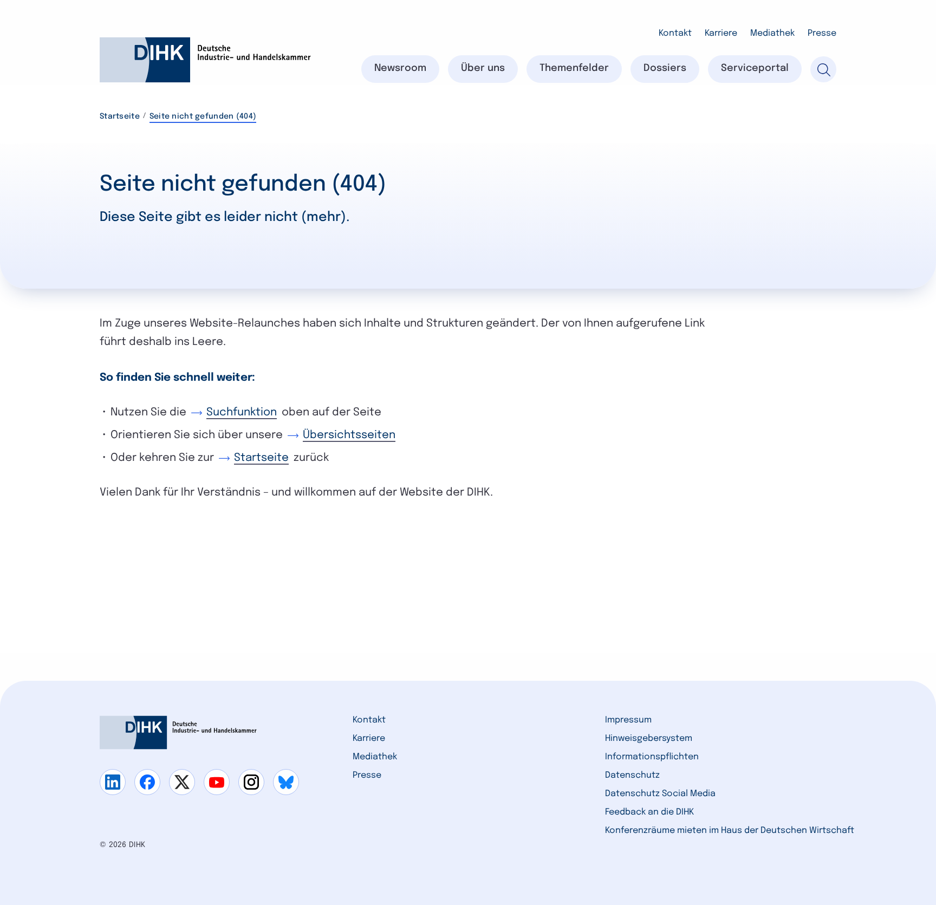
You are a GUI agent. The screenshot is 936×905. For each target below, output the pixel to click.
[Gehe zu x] (182, 782)
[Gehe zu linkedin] (113, 782)
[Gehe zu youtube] (217, 782)
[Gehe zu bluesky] (286, 782)
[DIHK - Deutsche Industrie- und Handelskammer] (205, 60)
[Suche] (823, 69)
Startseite (120, 116)
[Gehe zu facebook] (147, 782)
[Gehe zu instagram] (251, 782)
